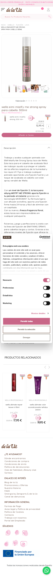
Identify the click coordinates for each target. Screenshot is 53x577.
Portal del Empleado (15, 520)
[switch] (46, 288)
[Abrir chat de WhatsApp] (47, 571)
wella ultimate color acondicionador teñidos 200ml (38, 407)
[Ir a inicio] (14, 10)
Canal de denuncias (15, 496)
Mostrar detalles (38, 313)
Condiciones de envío (15, 464)
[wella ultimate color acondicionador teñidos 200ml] (38, 384)
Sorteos (8, 472)
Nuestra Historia (13, 488)
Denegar (26, 337)
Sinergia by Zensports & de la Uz (21, 493)
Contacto (9, 515)
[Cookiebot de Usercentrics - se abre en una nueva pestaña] (39, 237)
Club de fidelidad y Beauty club (20, 470)
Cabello (11, 25)
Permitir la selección (26, 329)
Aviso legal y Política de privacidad (22, 509)
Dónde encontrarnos (15, 458)
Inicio (3, 25)
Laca (27, 25)
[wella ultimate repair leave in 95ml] (14, 384)
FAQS (7, 491)
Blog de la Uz (11, 482)
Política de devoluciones (17, 467)
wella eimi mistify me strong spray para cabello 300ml (13, 28)
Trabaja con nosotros (15, 517)
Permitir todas (26, 321)
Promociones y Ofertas (16, 485)
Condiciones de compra (17, 461)
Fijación (19, 25)
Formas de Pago (13, 506)
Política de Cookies (14, 512)
